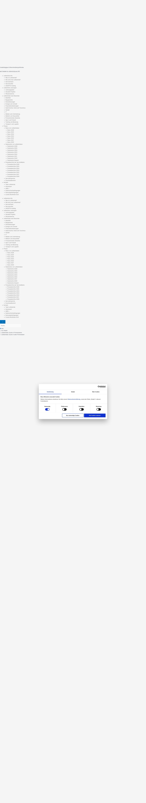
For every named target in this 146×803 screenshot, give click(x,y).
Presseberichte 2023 (13, 170)
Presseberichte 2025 (13, 166)
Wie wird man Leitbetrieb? (13, 79)
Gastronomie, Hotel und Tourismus (15, 108)
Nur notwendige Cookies (72, 415)
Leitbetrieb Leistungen (10, 87)
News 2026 (10, 130)
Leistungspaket (9, 90)
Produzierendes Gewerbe (12, 118)
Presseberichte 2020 (13, 176)
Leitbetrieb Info (8, 75)
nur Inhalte (4, 330)
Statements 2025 (12, 148)
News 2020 (10, 142)
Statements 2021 (12, 156)
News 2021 (10, 140)
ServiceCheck (9, 81)
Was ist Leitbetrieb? (11, 77)
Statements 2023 (12, 152)
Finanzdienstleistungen (12, 106)
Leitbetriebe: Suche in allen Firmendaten (12, 334)
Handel (7, 110)
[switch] (64, 409)
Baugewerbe (9, 100)
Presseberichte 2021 (13, 174)
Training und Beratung (11, 122)
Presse (5, 126)
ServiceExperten (10, 178)
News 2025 (10, 132)
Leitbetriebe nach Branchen (11, 96)
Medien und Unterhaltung (12, 114)
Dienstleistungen (10, 102)
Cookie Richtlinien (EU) (12, 194)
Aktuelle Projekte (10, 92)
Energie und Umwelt (11, 104)
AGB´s (7, 188)
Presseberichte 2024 (13, 168)
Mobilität (8, 98)
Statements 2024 (12, 150)
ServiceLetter (9, 83)
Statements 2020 (12, 158)
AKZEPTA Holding (10, 86)
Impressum (8, 186)
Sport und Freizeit (10, 120)
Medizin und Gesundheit (12, 116)
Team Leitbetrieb (10, 184)
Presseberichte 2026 (13, 164)
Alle (2, 328)
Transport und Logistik (12, 124)
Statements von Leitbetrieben (14, 144)
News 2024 (10, 134)
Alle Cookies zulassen (95, 415)
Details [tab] (73, 391)
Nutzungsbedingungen (11, 192)
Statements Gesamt (13, 160)
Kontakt (6, 182)
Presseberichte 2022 (13, 172)
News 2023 (10, 136)
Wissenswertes (9, 94)
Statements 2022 (12, 154)
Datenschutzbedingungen (12, 190)
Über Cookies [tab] (95, 391)
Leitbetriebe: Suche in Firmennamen (11, 332)
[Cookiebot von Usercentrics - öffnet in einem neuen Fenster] (99, 387)
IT (6, 112)
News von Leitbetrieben (12, 128)
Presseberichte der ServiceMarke (14, 162)
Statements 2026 (12, 146)
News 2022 (10, 138)
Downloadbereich (10, 180)
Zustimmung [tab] (50, 391)
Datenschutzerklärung (74, 399)
